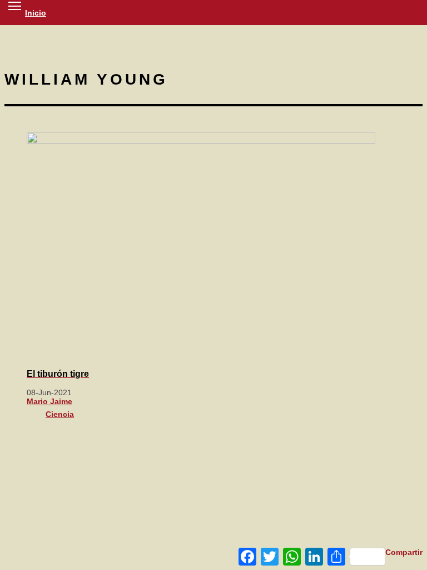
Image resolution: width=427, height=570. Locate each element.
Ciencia (60, 414)
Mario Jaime (49, 401)
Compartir (404, 552)
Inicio (35, 12)
